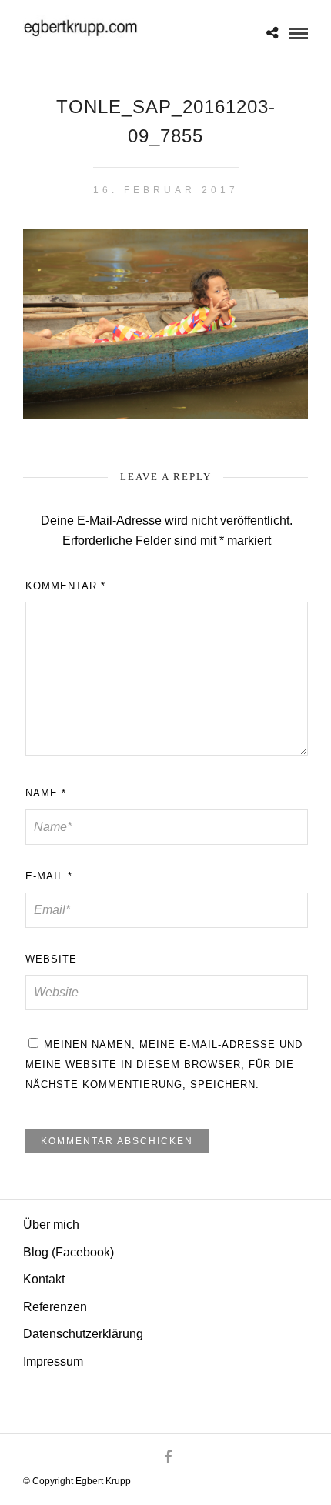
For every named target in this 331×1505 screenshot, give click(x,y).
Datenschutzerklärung (83, 1333)
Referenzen (55, 1306)
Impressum (53, 1361)
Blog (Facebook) (68, 1252)
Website (51, 959)
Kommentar (65, 586)
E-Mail (48, 876)
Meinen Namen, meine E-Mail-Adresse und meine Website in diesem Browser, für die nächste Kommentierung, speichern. (164, 1064)
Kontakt (44, 1279)
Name (45, 793)
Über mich (51, 1224)
